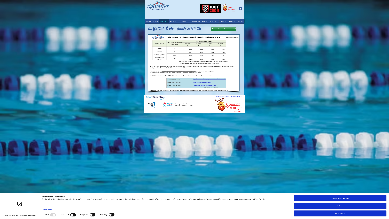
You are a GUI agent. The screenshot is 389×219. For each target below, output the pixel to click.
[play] (239, 109)
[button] (195, 21)
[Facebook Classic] (240, 8)
